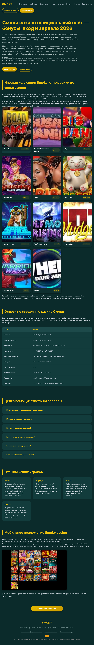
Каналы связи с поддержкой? (18, 446)
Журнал (77, 4)
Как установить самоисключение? (20, 437)
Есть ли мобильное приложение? (20, 455)
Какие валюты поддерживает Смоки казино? (25, 410)
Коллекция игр (45, 4)
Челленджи (23, 4)
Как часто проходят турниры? (18, 428)
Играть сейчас (9, 69)
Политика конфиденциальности (31, 632)
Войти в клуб (25, 69)
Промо (68, 4)
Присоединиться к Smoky (47, 608)
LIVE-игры (33, 4)
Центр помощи (58, 4)
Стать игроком (26, 10)
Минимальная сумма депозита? (19, 419)
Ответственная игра (66, 632)
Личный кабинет (10, 10)
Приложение (87, 4)
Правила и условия (51, 632)
